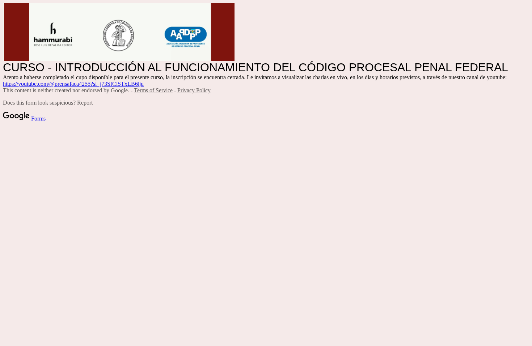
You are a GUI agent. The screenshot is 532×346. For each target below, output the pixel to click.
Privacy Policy (194, 90)
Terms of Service (153, 90)
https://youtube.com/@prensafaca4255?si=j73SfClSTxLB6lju (73, 84)
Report (85, 103)
